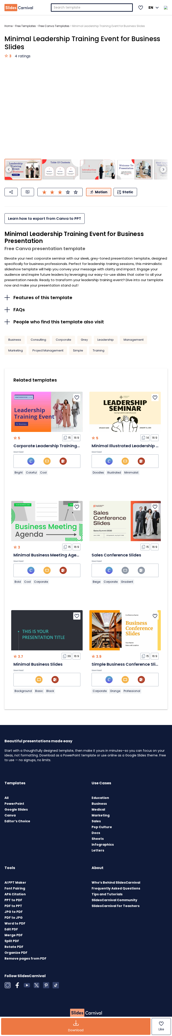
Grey (84, 340)
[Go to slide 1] (22, 169)
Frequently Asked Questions (116, 888)
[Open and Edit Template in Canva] (30, 461)
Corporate (63, 340)
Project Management (47, 350)
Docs (96, 833)
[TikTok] (56, 985)
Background (23, 691)
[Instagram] (7, 985)
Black (50, 691)
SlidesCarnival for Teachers (116, 906)
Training (98, 350)
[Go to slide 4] (134, 169)
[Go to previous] (9, 169)
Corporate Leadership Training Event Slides (58, 446)
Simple (78, 350)
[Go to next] (163, 169)
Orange (115, 691)
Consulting (38, 340)
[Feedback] (27, 192)
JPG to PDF (13, 911)
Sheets (98, 838)
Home (8, 26)
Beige (96, 582)
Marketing (15, 350)
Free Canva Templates (54, 26)
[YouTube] (27, 985)
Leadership (105, 340)
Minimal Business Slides (37, 664)
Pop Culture (102, 827)
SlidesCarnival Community (114, 900)
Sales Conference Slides (116, 555)
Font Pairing (14, 888)
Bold (18, 582)
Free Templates (25, 26)
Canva (10, 815)
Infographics (103, 844)
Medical (98, 809)
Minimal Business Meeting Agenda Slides (55, 555)
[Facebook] (17, 985)
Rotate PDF (13, 947)
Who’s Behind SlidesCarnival (116, 882)
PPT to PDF (13, 900)
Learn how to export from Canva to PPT (44, 218)
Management (134, 340)
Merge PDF (13, 935)
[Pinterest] (46, 985)
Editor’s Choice (17, 821)
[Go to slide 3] (97, 169)
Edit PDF (11, 929)
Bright (19, 472)
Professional (132, 691)
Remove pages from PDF (25, 958)
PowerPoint (14, 803)
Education (100, 798)
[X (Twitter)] (36, 985)
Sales (96, 821)
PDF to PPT (13, 906)
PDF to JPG (13, 917)
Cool (43, 472)
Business (14, 340)
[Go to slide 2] (60, 169)
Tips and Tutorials (107, 894)
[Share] (11, 192)
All (6, 798)
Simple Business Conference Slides (127, 664)
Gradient (127, 582)
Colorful (31, 472)
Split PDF (11, 941)
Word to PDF (14, 923)
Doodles (98, 472)
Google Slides (16, 809)
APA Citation (15, 894)
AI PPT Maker (15, 882)
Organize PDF (15, 952)
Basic (39, 691)
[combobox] (92, 7)
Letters (98, 850)
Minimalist (131, 472)
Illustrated (114, 472)
